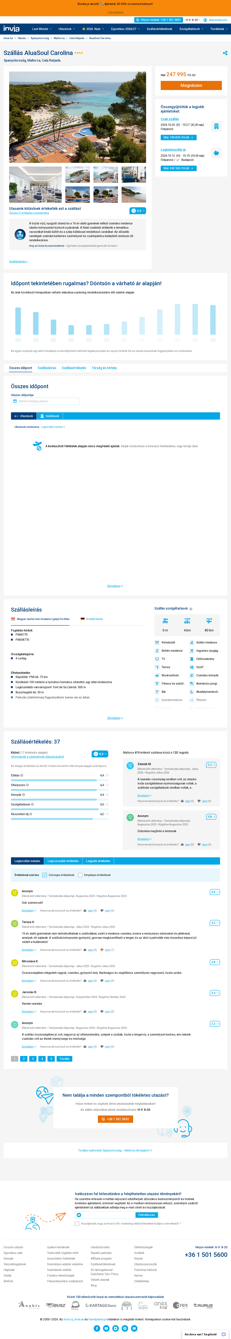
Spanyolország (40, 38)
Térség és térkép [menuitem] (104, 368)
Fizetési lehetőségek (61, 1275)
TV (163, 659)
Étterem (201, 700)
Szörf (199, 667)
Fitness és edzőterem (173, 683)
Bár (164, 692)
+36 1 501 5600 (206, 1254)
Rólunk (138, 1258)
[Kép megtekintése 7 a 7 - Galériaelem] (134, 194)
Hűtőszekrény (205, 659)
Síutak (8, 1275)
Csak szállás (170, 119)
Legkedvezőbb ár (173, 150)
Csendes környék (207, 675)
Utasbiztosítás (100, 1247)
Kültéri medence (206, 642)
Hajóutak (9, 1270)
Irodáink (139, 1253)
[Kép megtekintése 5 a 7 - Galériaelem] (77, 194)
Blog (94, 1285)
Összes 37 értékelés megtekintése (29, 212)
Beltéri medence (172, 650)
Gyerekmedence (172, 700)
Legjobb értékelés (98, 861)
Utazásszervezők (145, 1264)
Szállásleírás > (18, 261)
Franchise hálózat (145, 1270)
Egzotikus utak (13, 1253)
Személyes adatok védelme (65, 1264)
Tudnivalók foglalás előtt (62, 1253)
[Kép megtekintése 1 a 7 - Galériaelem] (35, 185)
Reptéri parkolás (101, 1253)
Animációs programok (208, 683)
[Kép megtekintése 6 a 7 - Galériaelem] (105, 194)
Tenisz (166, 667)
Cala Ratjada (77, 38)
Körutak (8, 1258)
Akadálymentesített (208, 692)
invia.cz (68, 1319)
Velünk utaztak (100, 1279)
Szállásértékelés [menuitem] (74, 368)
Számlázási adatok (59, 1270)
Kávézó (166, 708)
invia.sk (79, 1319)
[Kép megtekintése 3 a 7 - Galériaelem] (105, 175)
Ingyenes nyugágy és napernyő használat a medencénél (208, 650)
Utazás (22, 38)
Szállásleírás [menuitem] (47, 368)
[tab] (40, 620)
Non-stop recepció (208, 708)
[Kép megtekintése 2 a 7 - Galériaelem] (77, 175)
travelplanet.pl (97, 1319)
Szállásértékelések (159, 29)
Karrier (138, 1275)
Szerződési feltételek (61, 1258)
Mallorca (59, 38)
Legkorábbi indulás (27, 861)
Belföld (8, 1281)
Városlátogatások (15, 1264)
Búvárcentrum (170, 675)
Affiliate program (101, 1258)
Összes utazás (13, 1247)
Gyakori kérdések (58, 1247)
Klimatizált (168, 642)
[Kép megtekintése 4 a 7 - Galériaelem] (134, 175)
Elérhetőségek (143, 1247)
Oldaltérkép (141, 1281)
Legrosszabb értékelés (63, 861)
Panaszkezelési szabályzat (65, 1281)
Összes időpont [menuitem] (20, 368)
